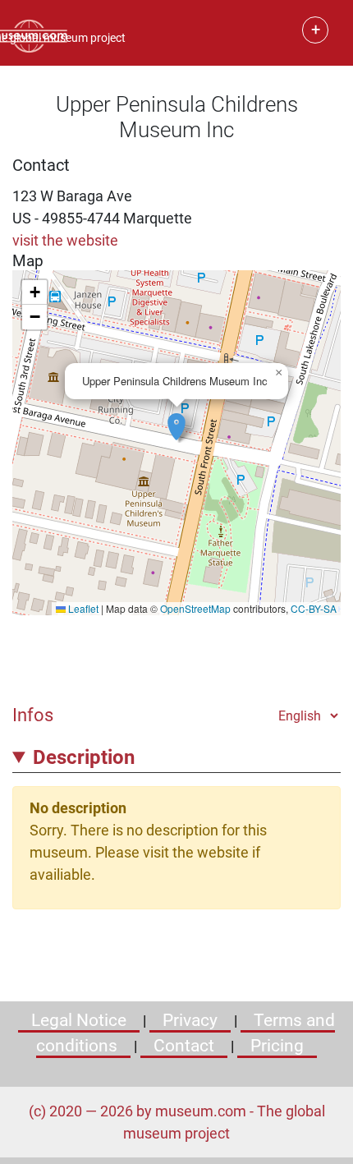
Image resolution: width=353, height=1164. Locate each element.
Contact (184, 1046)
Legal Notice (78, 1020)
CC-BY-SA (314, 608)
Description (84, 757)
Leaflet (82, 608)
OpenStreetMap (195, 608)
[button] (176, 418)
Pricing (277, 1046)
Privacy (190, 1020)
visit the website (65, 240)
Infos (32, 714)
